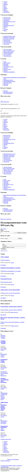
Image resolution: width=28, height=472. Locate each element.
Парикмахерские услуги (9, 21)
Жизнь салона (6, 62)
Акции (5, 3)
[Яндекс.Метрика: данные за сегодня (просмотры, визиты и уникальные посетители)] (5, 460)
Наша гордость (7, 69)
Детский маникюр (7, 53)
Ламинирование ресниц (9, 81)
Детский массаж (7, 56)
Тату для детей (7, 54)
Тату (4, 28)
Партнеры (5, 65)
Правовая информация (9, 71)
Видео (5, 7)
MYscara (5, 90)
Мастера (5, 8)
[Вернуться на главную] (1, 111)
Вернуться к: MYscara (6, 219)
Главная (5, 1)
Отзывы (5, 70)
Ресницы (5, 29)
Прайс (5, 9)
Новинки (5, 4)
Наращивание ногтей (8, 25)
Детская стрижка (7, 49)
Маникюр (5, 22)
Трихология (6, 20)
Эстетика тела (6, 19)
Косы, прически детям (8, 50)
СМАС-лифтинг (5, 257)
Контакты (5, 10)
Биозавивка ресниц (8, 80)
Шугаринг (6, 83)
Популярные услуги (8, 66)
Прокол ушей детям (8, 52)
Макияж (5, 26)
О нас (4, 61)
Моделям (5, 85)
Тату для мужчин (7, 42)
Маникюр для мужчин (8, 37)
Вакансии (5, 64)
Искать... (3, 238)
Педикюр (5, 24)
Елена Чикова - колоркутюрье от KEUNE (11, 306)
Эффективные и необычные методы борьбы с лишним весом (4, 406)
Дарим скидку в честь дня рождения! (10, 289)
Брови (4, 30)
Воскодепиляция (7, 82)
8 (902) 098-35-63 (5, 101)
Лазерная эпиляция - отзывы (3, 342)
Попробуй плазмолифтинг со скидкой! (10, 267)
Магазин (5, 68)
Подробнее (3, 265)
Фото (4, 5)
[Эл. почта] (3, 228)
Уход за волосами (7, 93)
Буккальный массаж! (6, 278)
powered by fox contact (4, 250)
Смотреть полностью (6, 439)
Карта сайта (6, 12)
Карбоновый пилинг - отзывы (4, 361)
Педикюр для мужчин (8, 38)
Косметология (6, 17)
